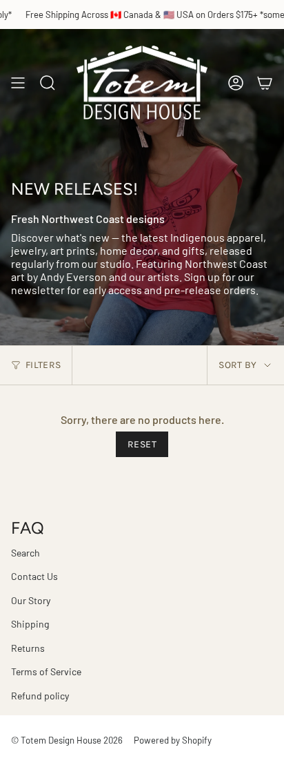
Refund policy (40, 695)
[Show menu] (18, 82)
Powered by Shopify (173, 740)
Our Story (30, 600)
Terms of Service (46, 671)
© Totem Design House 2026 (67, 740)
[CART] (264, 82)
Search (25, 553)
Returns (28, 648)
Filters (43, 365)
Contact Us (34, 576)
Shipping (30, 624)
